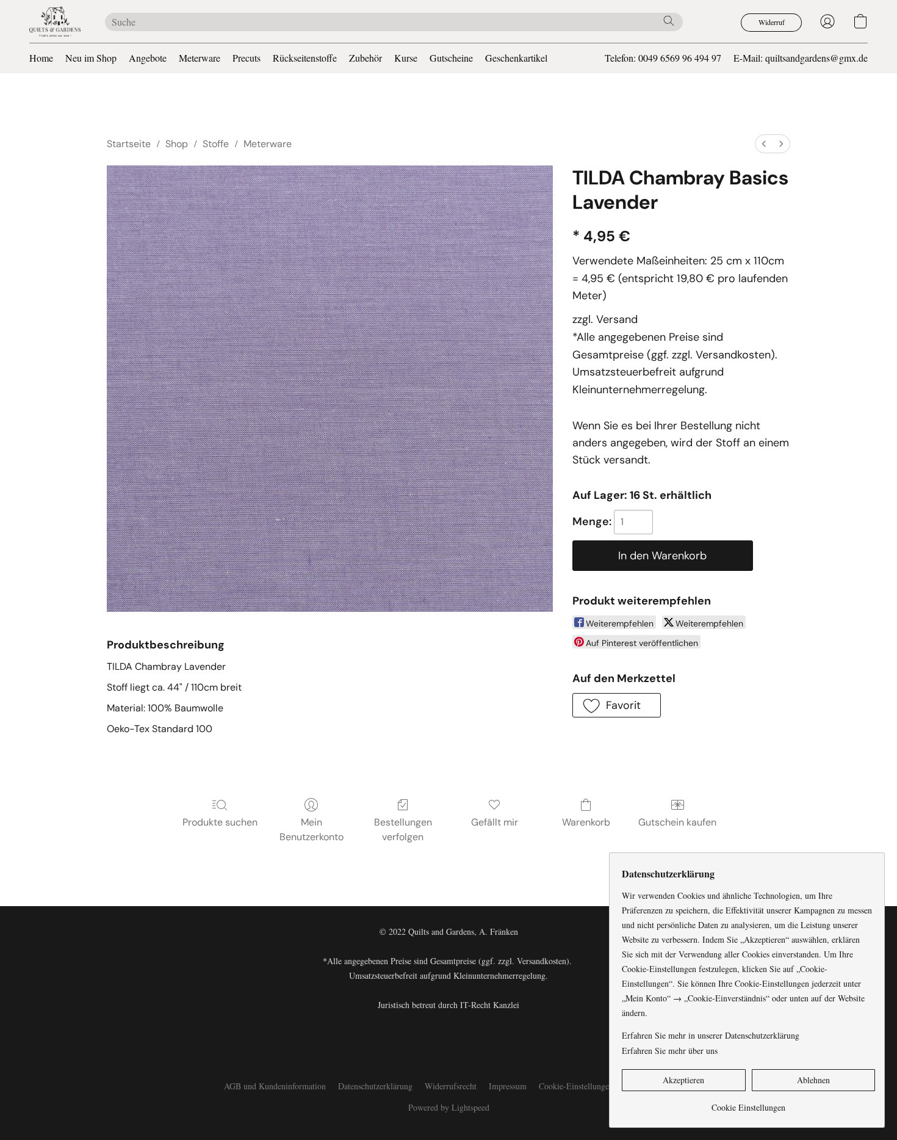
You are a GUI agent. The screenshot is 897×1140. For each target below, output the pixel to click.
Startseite (129, 143)
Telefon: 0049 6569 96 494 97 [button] (663, 57)
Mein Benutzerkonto (311, 829)
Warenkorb (586, 822)
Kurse (405, 57)
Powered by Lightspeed (448, 1107)
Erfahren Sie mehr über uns (670, 1050)
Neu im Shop (91, 57)
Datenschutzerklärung (375, 1086)
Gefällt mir (494, 822)
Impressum (508, 1086)
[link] (748, 1103)
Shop (176, 143)
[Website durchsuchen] (669, 20)
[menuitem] (764, 144)
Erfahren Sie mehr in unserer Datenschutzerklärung (710, 1035)
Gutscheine (451, 57)
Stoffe (216, 143)
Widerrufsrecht (451, 1086)
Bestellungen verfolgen (403, 829)
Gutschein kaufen (677, 822)
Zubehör (365, 57)
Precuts (246, 57)
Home (41, 57)
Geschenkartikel (516, 57)
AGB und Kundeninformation (275, 1086)
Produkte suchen (220, 822)
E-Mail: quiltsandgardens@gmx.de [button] (800, 57)
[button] (55, 21)
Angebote (148, 57)
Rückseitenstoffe (305, 57)
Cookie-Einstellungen (576, 1086)
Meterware (199, 57)
